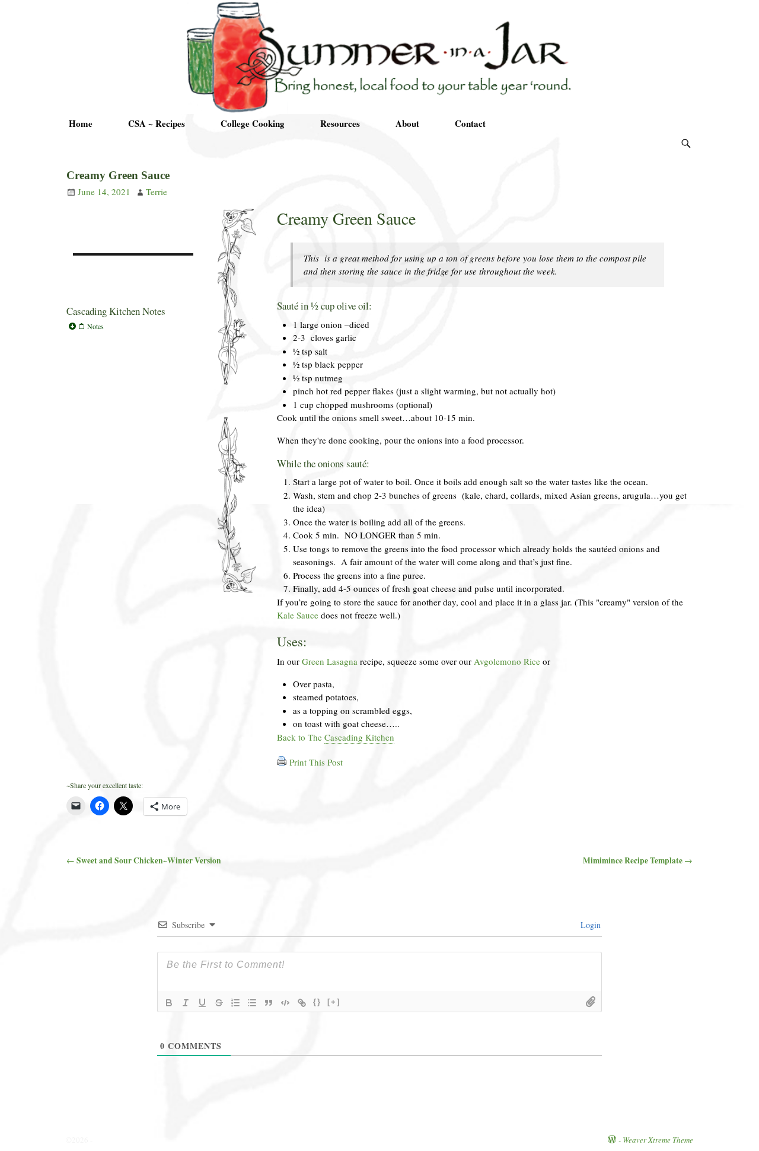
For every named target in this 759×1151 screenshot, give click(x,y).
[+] (333, 1001)
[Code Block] (285, 1003)
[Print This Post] (281, 762)
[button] (133, 326)
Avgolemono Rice (507, 661)
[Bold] (169, 1003)
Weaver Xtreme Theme (658, 1139)
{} (317, 1001)
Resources (340, 123)
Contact (470, 123)
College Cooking (253, 123)
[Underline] (202, 1003)
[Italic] (185, 1003)
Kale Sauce (297, 615)
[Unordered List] (252, 1003)
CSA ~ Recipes (156, 123)
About (407, 123)
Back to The (335, 737)
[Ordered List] (235, 1003)
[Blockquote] (268, 1003)
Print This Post (316, 762)
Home (81, 123)
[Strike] (219, 1003)
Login (589, 924)
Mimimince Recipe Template (638, 860)
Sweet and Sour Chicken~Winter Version (143, 860)
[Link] (302, 1003)
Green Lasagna (330, 661)
